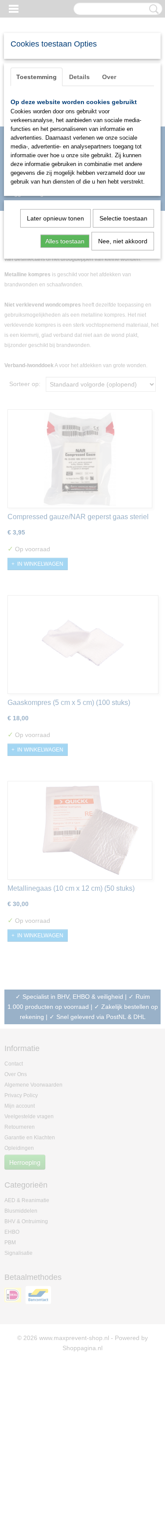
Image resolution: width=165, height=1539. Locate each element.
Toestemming (36, 76)
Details (79, 76)
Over (109, 76)
